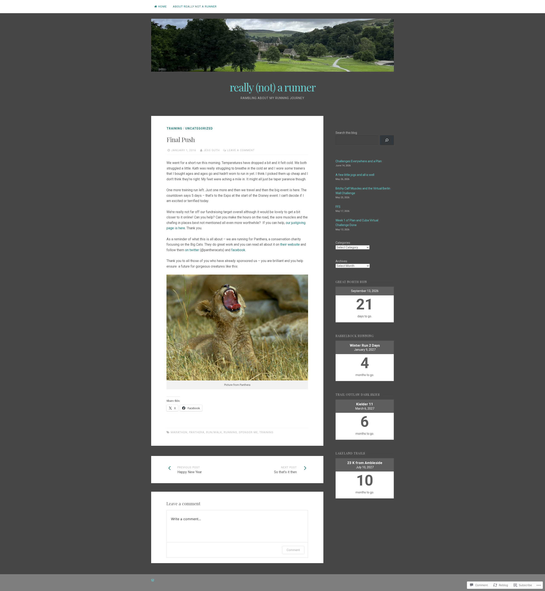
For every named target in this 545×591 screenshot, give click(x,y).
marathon (179, 432)
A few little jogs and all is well (355, 175)
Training (174, 128)
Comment (293, 550)
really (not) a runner (273, 87)
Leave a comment (241, 150)
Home (162, 6)
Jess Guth (212, 150)
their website (290, 244)
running (230, 432)
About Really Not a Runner (195, 6)
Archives (341, 261)
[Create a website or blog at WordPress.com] (152, 580)
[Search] (387, 140)
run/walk (214, 432)
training (266, 432)
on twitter (192, 250)
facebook (238, 250)
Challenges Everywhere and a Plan (359, 161)
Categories (343, 242)
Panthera (196, 432)
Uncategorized (199, 128)
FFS (338, 206)
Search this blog (346, 132)
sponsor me (248, 432)
